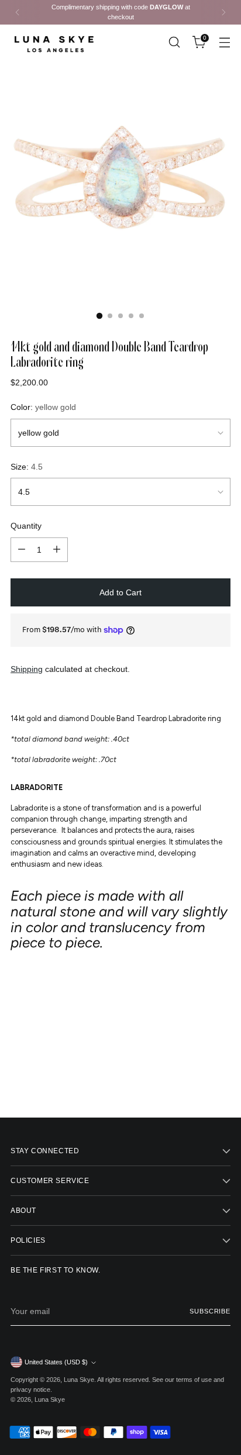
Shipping (27, 669)
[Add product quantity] (56, 549)
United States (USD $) (56, 1362)
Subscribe (210, 1311)
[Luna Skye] (54, 42)
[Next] (223, 12)
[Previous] (17, 12)
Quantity (26, 525)
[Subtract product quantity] (21, 549)
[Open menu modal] (224, 42)
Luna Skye (79, 1379)
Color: (43, 407)
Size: (27, 466)
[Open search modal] (174, 42)
